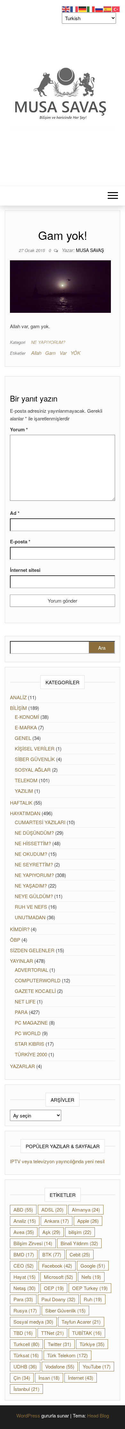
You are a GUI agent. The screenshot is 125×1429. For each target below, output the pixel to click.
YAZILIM (24, 790)
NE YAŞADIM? (31, 885)
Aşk (51, 1232)
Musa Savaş (90, 250)
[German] (83, 8)
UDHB (25, 1366)
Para (23, 1299)
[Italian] (91, 8)
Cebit (80, 1254)
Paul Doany (58, 1299)
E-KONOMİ (27, 716)
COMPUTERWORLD (38, 980)
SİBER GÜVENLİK (35, 759)
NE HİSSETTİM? (33, 843)
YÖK (75, 352)
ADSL (52, 1209)
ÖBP (15, 939)
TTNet (52, 1332)
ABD (23, 1209)
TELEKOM (26, 780)
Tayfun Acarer (81, 1321)
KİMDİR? (19, 929)
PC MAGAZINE (31, 1022)
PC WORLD (28, 1033)
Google (92, 1265)
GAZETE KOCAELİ (35, 990)
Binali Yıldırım (79, 1243)
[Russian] (99, 8)
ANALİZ (18, 697)
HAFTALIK (21, 802)
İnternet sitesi (25, 569)
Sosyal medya (33, 1321)
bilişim (80, 1232)
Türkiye (91, 1344)
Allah (36, 352)
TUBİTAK (87, 1332)
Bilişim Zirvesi (32, 1243)
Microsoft (58, 1276)
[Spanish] (108, 8)
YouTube (97, 1366)
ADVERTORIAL (31, 969)
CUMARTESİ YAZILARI (40, 822)
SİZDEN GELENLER (32, 950)
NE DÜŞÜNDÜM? (34, 832)
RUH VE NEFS (31, 906)
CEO (23, 1265)
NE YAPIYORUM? (48, 342)
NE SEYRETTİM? (34, 864)
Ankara (56, 1220)
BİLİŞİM (18, 707)
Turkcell (26, 1344)
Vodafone (59, 1366)
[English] (66, 8)
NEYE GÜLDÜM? (34, 896)
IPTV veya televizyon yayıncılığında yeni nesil (57, 1161)
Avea (23, 1232)
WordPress (28, 1415)
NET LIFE (25, 1001)
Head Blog (98, 1415)
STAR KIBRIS (29, 1043)
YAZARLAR (22, 1066)
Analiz (24, 1220)
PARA (21, 1012)
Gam (50, 352)
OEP (54, 1288)
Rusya (25, 1310)
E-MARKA (26, 727)
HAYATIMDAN (25, 813)
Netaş (24, 1288)
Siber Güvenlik (65, 1310)
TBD (23, 1332)
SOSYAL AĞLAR (33, 769)
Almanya (86, 1209)
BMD (23, 1254)
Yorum (19, 429)
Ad (15, 512)
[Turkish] (116, 8)
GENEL (23, 738)
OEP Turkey (90, 1288)
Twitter (59, 1344)
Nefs (91, 1276)
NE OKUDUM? (31, 853)
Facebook (57, 1265)
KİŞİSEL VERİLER (34, 748)
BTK (51, 1254)
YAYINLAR (21, 960)
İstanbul (26, 1388)
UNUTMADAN (30, 917)
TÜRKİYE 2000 (31, 1054)
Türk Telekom (67, 1355)
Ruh (93, 1299)
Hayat (24, 1276)
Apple (88, 1220)
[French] (74, 8)
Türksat (26, 1355)
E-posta (20, 541)
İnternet (80, 1377)
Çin (21, 1377)
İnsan (49, 1377)
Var (63, 352)
